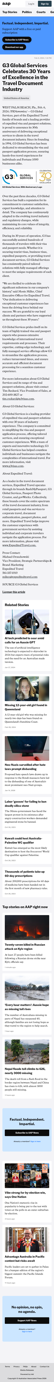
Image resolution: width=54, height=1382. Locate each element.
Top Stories (9, 12)
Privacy (17, 1367)
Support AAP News (27, 1320)
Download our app (14, 47)
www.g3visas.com (13, 466)
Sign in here (35, 1141)
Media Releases (27, 1370)
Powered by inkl (27, 1374)
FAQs (25, 1367)
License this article (13, 592)
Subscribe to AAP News (16, 39)
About (33, 1367)
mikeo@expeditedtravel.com (20, 577)
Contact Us (44, 1367)
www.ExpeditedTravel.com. (19, 545)
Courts (41, 12)
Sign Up (45, 3)
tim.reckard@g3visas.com (18, 398)
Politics (27, 12)
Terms (7, 1367)
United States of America (16, 98)
